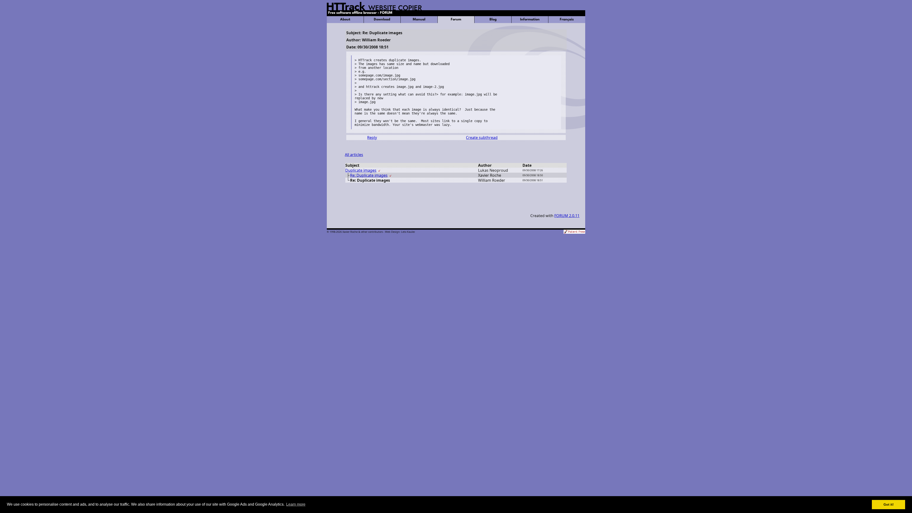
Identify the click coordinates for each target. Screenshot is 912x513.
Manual (419, 19)
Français (567, 19)
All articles (354, 154)
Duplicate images (360, 170)
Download (382, 19)
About (345, 19)
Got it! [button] (889, 504)
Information (530, 19)
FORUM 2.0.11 (567, 215)
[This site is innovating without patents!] (574, 232)
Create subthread (482, 137)
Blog (493, 19)
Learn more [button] (295, 504)
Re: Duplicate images (369, 175)
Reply (372, 137)
